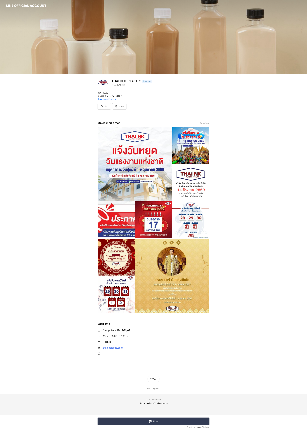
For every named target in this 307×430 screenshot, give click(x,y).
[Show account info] (147, 81)
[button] (119, 106)
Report (143, 403)
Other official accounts (157, 403)
